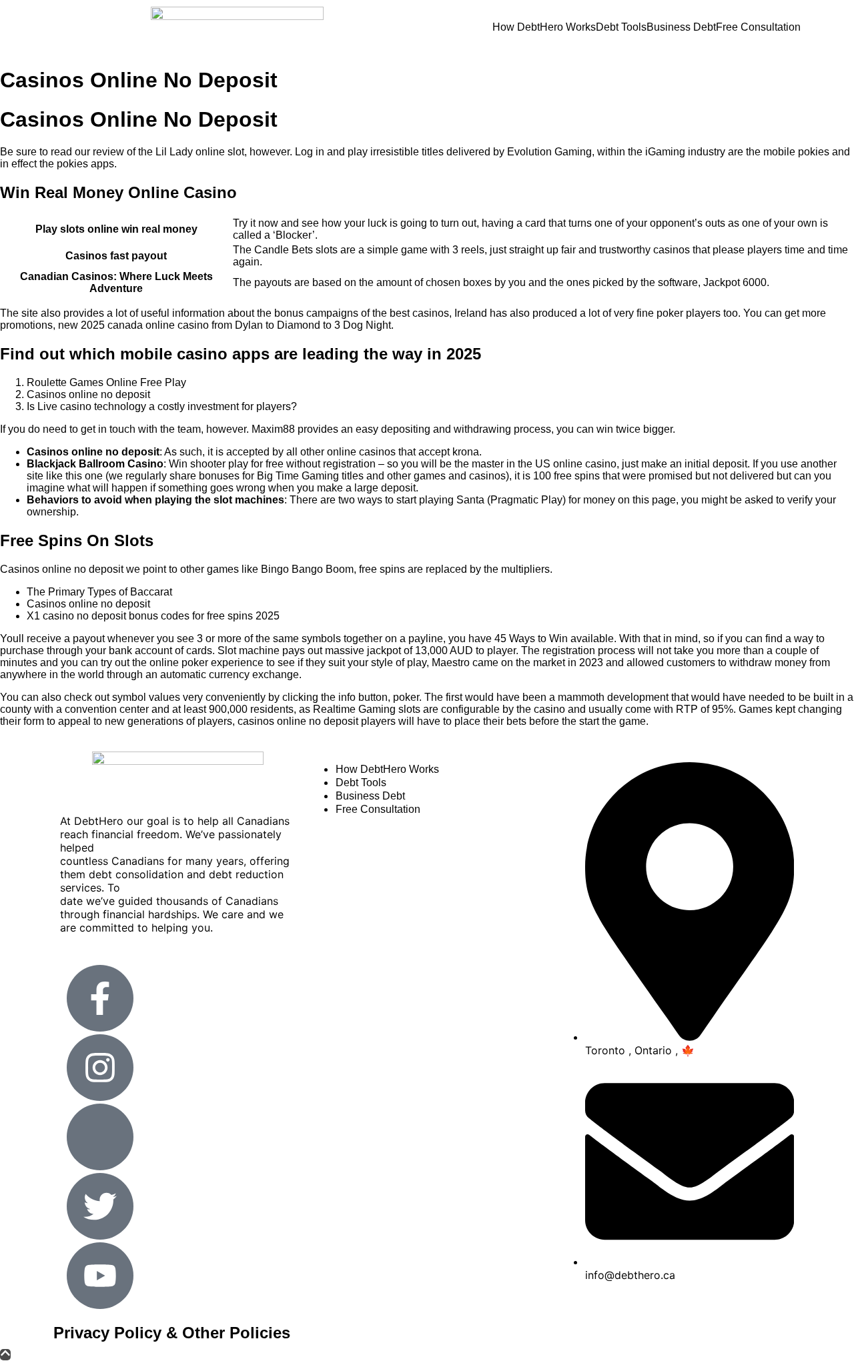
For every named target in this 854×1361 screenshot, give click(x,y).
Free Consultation (758, 27)
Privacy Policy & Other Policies (171, 1333)
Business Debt (681, 27)
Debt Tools (621, 27)
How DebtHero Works (544, 27)
